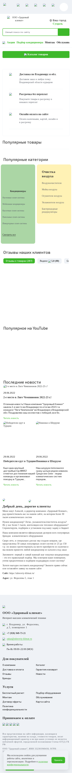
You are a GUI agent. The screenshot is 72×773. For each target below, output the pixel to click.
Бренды (7, 678)
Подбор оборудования (48, 692)
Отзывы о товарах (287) (19, 260)
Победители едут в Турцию (19, 461)
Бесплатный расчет (13, 692)
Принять (58, 760)
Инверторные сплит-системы (15, 223)
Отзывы (7, 673)
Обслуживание (44, 697)
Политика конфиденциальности (15, 708)
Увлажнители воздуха (53, 202)
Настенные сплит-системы (13, 197)
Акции (11, 42)
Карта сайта (43, 701)
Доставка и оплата (13, 669)
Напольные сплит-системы (14, 217)
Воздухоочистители (52, 183)
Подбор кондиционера (30, 42)
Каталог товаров (37, 54)
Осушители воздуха (52, 196)
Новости (40, 673)
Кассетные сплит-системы (13, 210)
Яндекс (49, 260)
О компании (9, 664)
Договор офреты (12, 701)
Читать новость (11, 418)
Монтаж (50, 42)
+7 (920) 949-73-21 (16, 633)
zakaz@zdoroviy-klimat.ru (19, 639)
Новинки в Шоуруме (48, 461)
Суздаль (58, 23)
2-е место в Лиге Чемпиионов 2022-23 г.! (27, 397)
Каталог (40, 664)
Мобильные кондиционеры (14, 204)
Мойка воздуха (49, 189)
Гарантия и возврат (47, 669)
